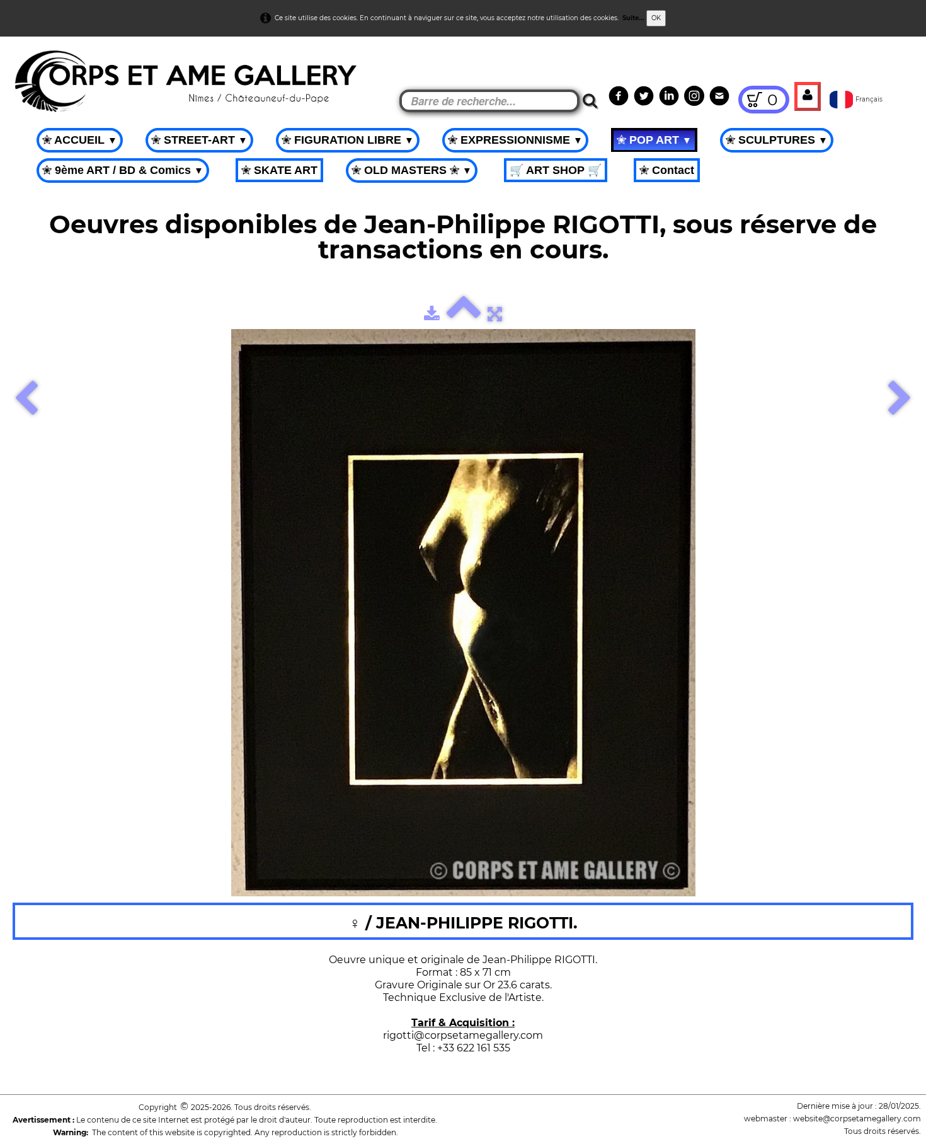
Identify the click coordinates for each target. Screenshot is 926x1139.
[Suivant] (899, 400)
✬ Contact (666, 170)
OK (656, 18)
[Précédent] (26, 400)
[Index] (464, 313)
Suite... (633, 18)
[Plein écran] (495, 313)
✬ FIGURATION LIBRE (348, 140)
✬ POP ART (654, 140)
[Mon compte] (807, 96)
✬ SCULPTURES (777, 140)
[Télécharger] (432, 313)
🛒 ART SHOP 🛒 (556, 170)
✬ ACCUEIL (79, 140)
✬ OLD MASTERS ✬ (412, 170)
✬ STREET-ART (199, 140)
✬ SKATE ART (279, 170)
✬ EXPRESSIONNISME (515, 140)
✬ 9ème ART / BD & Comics (122, 170)
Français (869, 99)
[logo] (32, 69)
